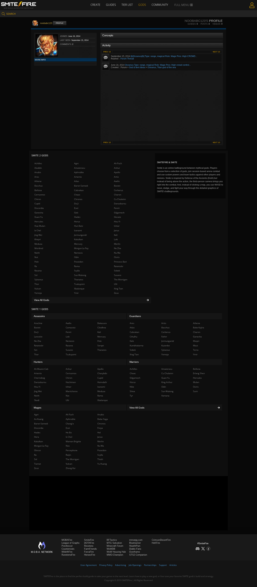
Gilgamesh (119, 212)
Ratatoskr (118, 266)
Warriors (134, 361)
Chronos (78, 199)
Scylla (77, 270)
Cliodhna (101, 327)
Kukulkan (78, 239)
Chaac (77, 194)
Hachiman (71, 382)
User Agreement (88, 565)
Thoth (100, 459)
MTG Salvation (114, 543)
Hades (77, 217)
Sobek (117, 270)
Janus (116, 230)
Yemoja (38, 292)
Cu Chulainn (120, 199)
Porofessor (67, 546)
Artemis (78, 176)
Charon (117, 194)
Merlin (117, 243)
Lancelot (38, 336)
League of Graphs (71, 543)
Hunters (38, 361)
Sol (35, 275)
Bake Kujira (198, 327)
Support (163, 565)
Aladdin (38, 167)
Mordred (38, 248)
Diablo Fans (135, 549)
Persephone (71, 450)
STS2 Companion (138, 554)
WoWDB (111, 549)
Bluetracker (135, 543)
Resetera (88, 546)
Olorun (37, 450)
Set (35, 349)
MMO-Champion (115, 554)
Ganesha (38, 212)
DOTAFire (89, 543)
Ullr (115, 284)
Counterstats (68, 549)
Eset (76, 208)
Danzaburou (120, 203)
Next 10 (216, 52)
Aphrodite (79, 172)
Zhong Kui (70, 468)
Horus (77, 221)
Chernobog (39, 377)
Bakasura (102, 323)
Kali (115, 235)
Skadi (36, 400)
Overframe (134, 551)
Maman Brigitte (73, 441)
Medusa (38, 243)
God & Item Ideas (137, 67)
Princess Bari (120, 261)
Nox (68, 445)
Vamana (165, 395)
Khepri (37, 239)
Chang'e (70, 423)
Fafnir (164, 336)
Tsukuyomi (79, 284)
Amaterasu (79, 167)
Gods (142, 5)
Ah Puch (118, 163)
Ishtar (117, 225)
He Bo (69, 432)
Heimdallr (102, 382)
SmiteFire (89, 540)
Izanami (78, 230)
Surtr (195, 391)
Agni (76, 163)
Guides (111, 5)
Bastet (117, 185)
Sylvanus (38, 279)
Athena (37, 181)
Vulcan (37, 288)
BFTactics (112, 540)
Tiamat (37, 463)
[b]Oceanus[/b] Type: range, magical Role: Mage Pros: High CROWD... (164, 56)
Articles (173, 565)
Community (160, 5)
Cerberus (118, 190)
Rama (77, 266)
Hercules (38, 221)
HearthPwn (134, 546)
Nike (132, 386)
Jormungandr (80, 235)
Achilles (38, 163)
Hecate (117, 217)
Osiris (117, 257)
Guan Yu (38, 217)
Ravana (38, 270)
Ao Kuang (38, 419)
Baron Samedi (81, 185)
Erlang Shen (199, 373)
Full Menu (182, 5)
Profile (59, 23)
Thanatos (78, 279)
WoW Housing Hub (116, 551)
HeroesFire (89, 554)
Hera (36, 436)
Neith (37, 252)
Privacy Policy (105, 565)
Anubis (37, 172)
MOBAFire (67, 540)
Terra (195, 349)
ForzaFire (89, 551)
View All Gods (41, 300)
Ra (35, 266)
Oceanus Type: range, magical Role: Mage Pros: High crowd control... (158, 65)
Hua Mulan (39, 225)
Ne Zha (117, 248)
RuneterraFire (68, 554)
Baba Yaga (102, 419)
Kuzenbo (165, 345)
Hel (99, 432)
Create (95, 5)
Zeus (116, 292)
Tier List (127, 5)
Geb (76, 212)
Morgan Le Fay (81, 248)
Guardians (135, 316)
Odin (76, 257)
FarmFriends (90, 549)
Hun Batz (78, 225)
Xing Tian (118, 288)
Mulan (196, 382)
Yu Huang (102, 463)
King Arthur (166, 382)
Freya (100, 427)
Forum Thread (127, 58)
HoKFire (156, 543)
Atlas (76, 181)
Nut (36, 257)
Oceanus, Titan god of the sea (162, 67)
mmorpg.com (135, 540)
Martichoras (72, 391)
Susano (117, 275)
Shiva (132, 391)
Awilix (117, 181)
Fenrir (117, 208)
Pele (36, 261)
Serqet (100, 345)
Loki (116, 239)
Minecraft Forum (115, 546)
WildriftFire (67, 551)
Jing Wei (38, 235)
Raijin (68, 454)
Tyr (131, 395)
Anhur (117, 167)
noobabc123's (196, 21)
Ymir (76, 292)
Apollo (117, 172)
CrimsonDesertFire (161, 540)
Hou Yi (117, 221)
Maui (195, 345)
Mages (37, 407)
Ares (36, 176)
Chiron (37, 199)
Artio (116, 176)
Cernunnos (39, 194)
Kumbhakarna (136, 345)
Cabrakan (79, 190)
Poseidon (78, 261)
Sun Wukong (80, 275)
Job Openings (135, 565)
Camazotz (71, 327)
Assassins (39, 316)
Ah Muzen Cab (41, 368)
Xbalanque (79, 288)
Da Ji (76, 203)
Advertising (120, 565)
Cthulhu (133, 336)
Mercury (78, 243)
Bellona (38, 190)
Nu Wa (117, 252)
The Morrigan (120, 279)
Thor (36, 284)
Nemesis (78, 252)
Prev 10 (107, 52)
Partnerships (150, 565)
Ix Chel (37, 230)
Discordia (39, 208)
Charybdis (102, 373)
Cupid (37, 203)
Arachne (38, 323)
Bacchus (38, 185)
